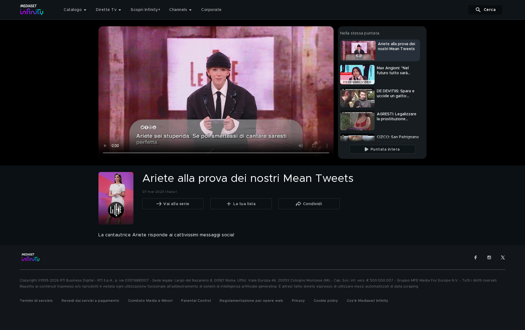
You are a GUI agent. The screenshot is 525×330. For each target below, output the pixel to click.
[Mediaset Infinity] (32, 9)
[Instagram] (489, 257)
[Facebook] (475, 257)
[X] (502, 257)
